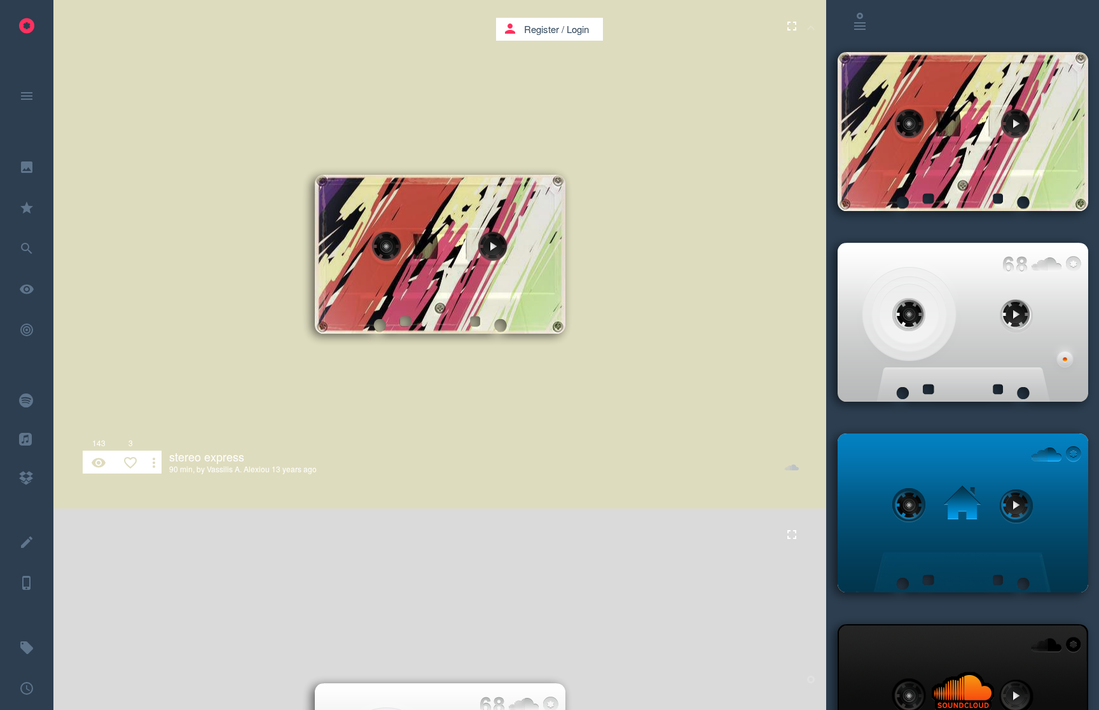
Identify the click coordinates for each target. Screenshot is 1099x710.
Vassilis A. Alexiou (238, 468)
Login (578, 29)
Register (541, 29)
